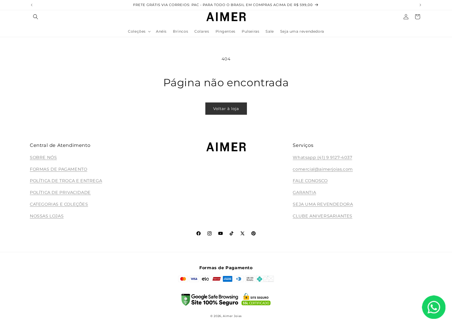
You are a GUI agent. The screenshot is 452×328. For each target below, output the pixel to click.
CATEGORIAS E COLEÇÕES (59, 204)
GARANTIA (304, 192)
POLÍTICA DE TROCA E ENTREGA (66, 180)
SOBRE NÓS (43, 157)
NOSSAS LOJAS (47, 216)
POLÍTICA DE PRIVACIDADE (60, 192)
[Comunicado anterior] (31, 5)
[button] (35, 16)
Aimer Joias (232, 316)
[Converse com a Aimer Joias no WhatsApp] (433, 308)
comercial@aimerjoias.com (323, 169)
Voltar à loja (226, 108)
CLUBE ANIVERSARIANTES (322, 216)
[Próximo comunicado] (420, 5)
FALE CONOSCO (310, 180)
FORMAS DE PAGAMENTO (58, 169)
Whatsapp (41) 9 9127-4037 (322, 157)
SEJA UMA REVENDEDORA (323, 204)
